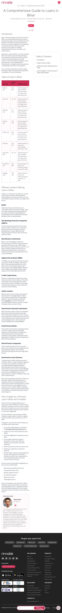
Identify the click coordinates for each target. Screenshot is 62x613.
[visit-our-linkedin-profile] (16, 558)
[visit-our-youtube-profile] (3, 558)
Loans (31, 25)
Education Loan (44, 546)
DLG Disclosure (30, 565)
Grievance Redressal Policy (33, 568)
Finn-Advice (47, 585)
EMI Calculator (30, 585)
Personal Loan (9, 542)
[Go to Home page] (18, 5)
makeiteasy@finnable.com (33, 601)
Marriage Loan (20, 542)
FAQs (46, 590)
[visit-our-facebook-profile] (6, 558)
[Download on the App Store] (7, 575)
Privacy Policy (30, 558)
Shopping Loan (52, 542)
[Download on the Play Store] (19, 575)
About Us (29, 556)
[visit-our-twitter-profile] (9, 558)
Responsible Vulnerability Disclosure (33, 575)
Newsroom (47, 588)
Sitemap (47, 592)
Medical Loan (17, 546)
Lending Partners (31, 561)
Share (30, 30)
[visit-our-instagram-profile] (13, 558)
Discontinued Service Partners (34, 572)
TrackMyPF (47, 561)
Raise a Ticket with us (8, 566)
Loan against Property (50, 558)
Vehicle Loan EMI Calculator (33, 592)
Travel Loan (41, 542)
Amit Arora (31, 21)
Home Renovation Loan (30, 546)
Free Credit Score (49, 563)
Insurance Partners (31, 570)
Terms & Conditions (31, 563)
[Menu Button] (59, 2)
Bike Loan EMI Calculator (33, 588)
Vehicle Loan (31, 542)
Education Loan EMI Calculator (34, 590)
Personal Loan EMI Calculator (34, 595)
